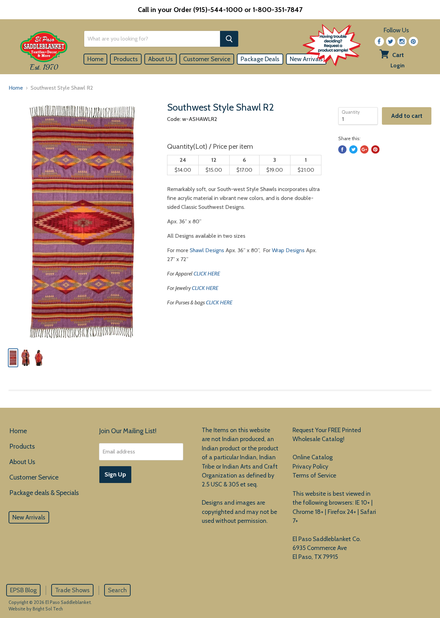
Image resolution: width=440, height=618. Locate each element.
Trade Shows (72, 590)
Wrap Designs (288, 250)
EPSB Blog (23, 590)
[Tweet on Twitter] (353, 149)
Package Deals (260, 59)
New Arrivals (28, 517)
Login (397, 65)
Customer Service (206, 59)
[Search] (229, 39)
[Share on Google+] (364, 149)
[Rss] (402, 41)
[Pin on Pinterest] (375, 149)
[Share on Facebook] (342, 149)
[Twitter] (390, 41)
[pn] (413, 41)
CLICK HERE (207, 273)
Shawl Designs (207, 250)
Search (117, 590)
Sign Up (115, 474)
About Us (160, 59)
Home (95, 59)
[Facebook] (379, 41)
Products (126, 59)
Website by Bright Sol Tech (36, 608)
